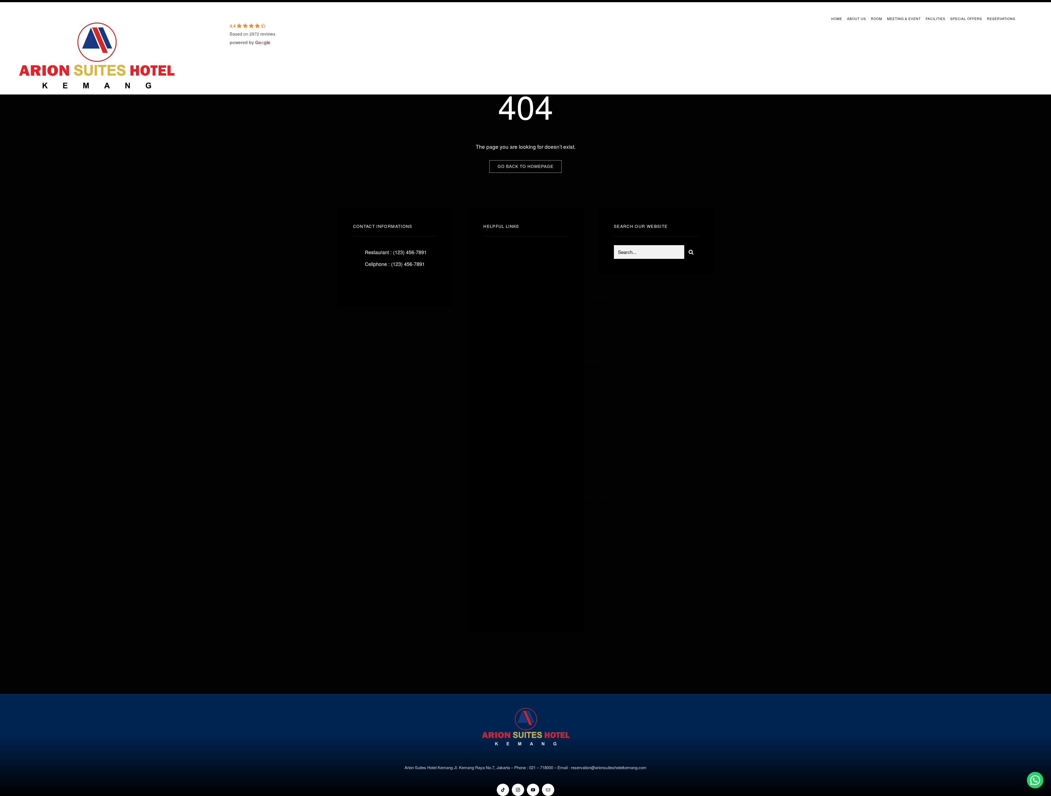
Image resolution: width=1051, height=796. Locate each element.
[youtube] (533, 790)
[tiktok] (503, 790)
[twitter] (374, 282)
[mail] (548, 790)
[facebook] (359, 282)
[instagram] (389, 282)
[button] (1035, 780)
